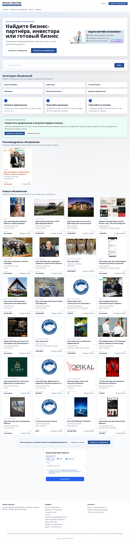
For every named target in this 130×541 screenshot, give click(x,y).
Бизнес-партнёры (10, 85)
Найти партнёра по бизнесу (55, 519)
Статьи (47, 515)
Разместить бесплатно (14, 133)
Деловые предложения (97, 91)
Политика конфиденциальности (56, 517)
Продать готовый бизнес (53, 524)
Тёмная (103, 3)
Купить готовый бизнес (53, 527)
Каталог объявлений (52, 507)
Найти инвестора (51, 522)
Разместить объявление (118, 3)
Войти (31, 9)
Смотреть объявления (17, 50)
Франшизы (8, 91)
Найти (119, 65)
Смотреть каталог (77, 442)
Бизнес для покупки (53, 91)
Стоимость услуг (33, 133)
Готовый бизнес (94, 85)
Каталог (5, 9)
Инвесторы (50, 85)
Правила (38, 9)
